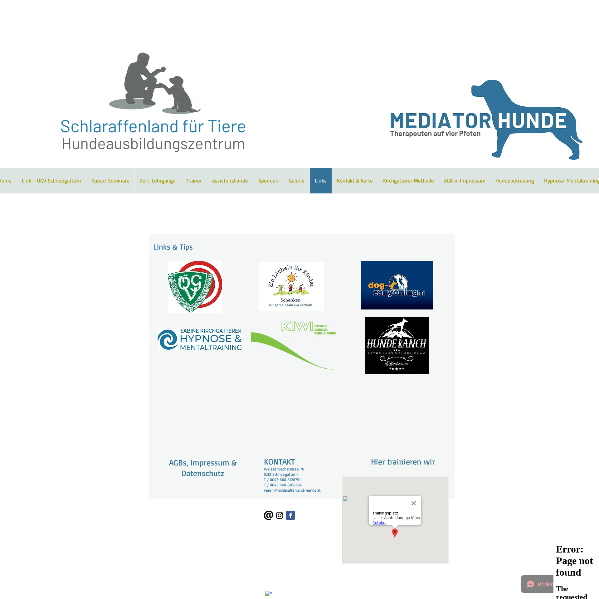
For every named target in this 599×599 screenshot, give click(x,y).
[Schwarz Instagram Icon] (279, 515)
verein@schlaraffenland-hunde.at (292, 490)
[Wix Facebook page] (290, 515)
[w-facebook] (269, 595)
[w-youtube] (258, 590)
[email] (268, 515)
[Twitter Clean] (247, 590)
